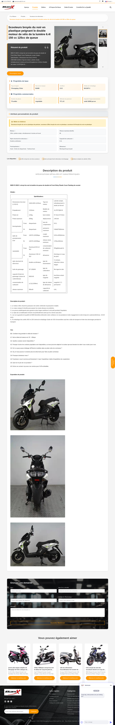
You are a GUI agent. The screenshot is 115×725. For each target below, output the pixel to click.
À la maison (52, 694)
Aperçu (26, 7)
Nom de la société (63, 587)
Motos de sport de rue (73, 696)
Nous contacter (113, 362)
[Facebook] (100, 1)
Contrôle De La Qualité (83, 7)
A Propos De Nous (55, 7)
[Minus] (111, 685)
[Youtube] (102, 1)
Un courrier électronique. (65, 597)
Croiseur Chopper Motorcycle (75, 703)
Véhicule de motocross (73, 705)
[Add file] (81, 722)
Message (13, 606)
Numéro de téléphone (16, 597)
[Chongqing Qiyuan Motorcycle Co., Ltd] (8, 7)
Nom (12, 587)
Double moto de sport (73, 698)
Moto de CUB (71, 694)
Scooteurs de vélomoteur (36, 16)
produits (51, 698)
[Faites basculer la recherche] (110, 7)
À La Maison (13, 16)
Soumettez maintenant (58, 623)
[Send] (110, 722)
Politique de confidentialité (56, 703)
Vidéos (43, 7)
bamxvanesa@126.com (19, 1)
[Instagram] (11, 701)
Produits (35, 7)
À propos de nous (54, 696)
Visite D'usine (68, 7)
